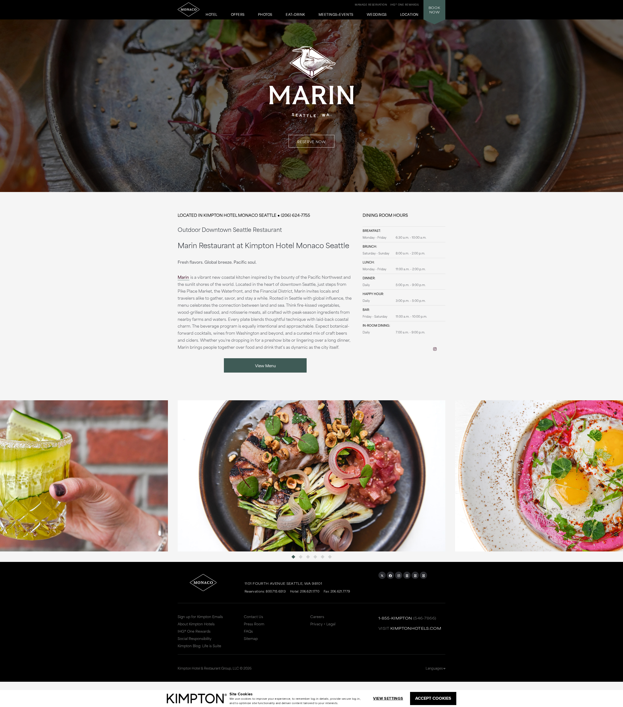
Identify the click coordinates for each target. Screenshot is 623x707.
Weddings (377, 14)
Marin (183, 277)
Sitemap (251, 638)
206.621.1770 (309, 591)
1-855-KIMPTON (395, 618)
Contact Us (253, 616)
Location (409, 14)
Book (434, 9)
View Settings (388, 698)
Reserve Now (311, 141)
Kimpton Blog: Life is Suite (199, 645)
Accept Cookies (433, 698)
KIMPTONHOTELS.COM (415, 628)
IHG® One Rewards (194, 631)
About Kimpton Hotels (196, 624)
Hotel (212, 14)
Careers (317, 616)
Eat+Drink (295, 14)
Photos (265, 14)
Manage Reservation (371, 4)
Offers (238, 14)
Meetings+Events (336, 14)
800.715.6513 (276, 591)
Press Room (254, 624)
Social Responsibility (194, 638)
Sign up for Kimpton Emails (200, 616)
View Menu (265, 365)
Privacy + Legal (322, 624)
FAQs (248, 631)
